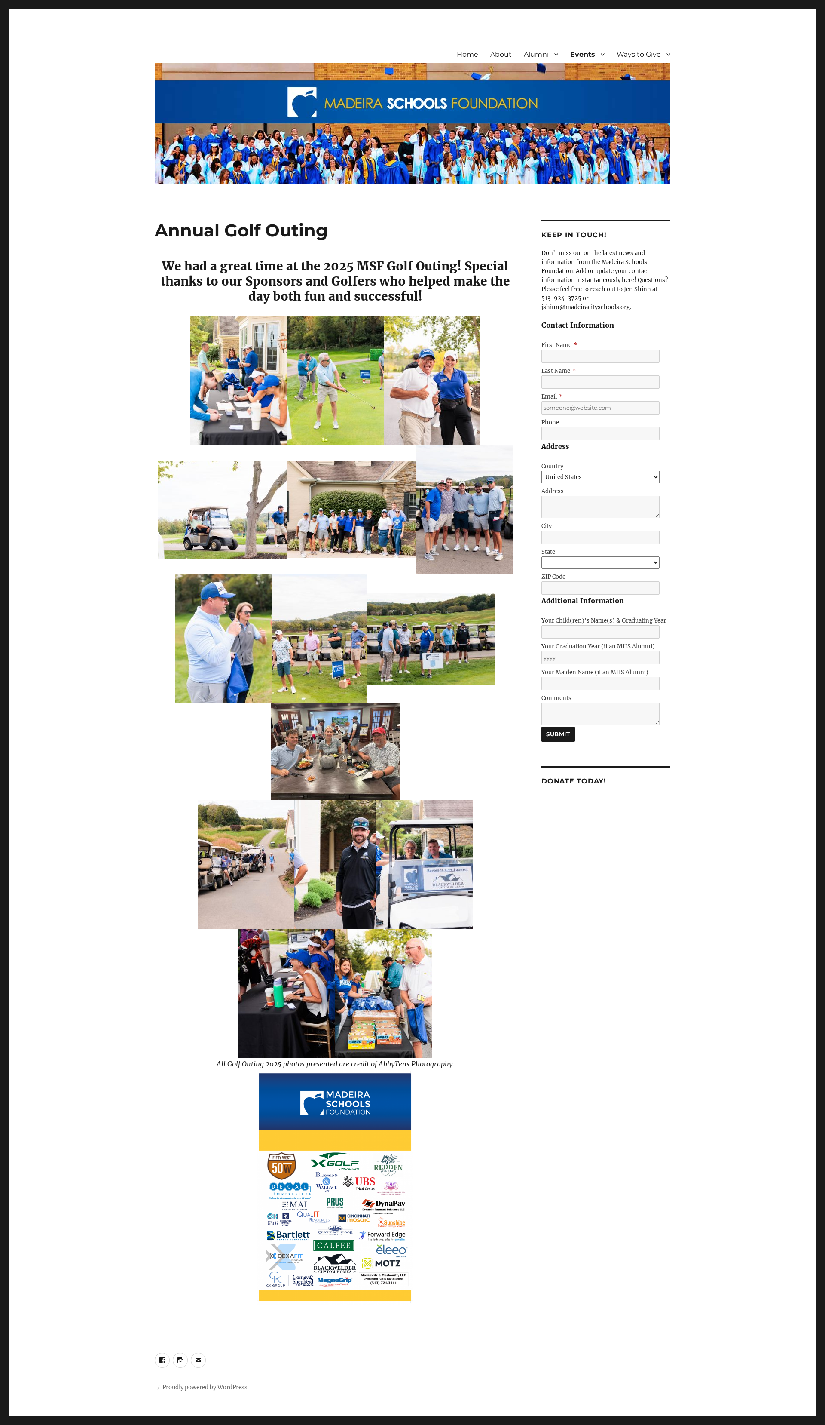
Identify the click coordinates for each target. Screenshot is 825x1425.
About (501, 54)
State (548, 552)
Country (552, 466)
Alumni (536, 54)
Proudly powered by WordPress (205, 1387)
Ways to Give (639, 54)
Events (582, 54)
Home (467, 54)
